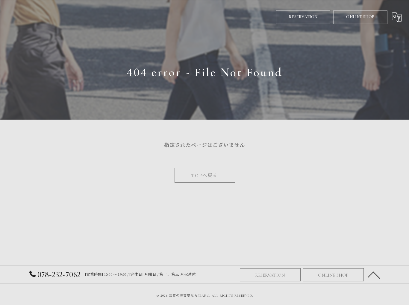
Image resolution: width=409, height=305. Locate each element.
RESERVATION (303, 16)
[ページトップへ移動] (374, 274)
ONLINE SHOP (360, 16)
